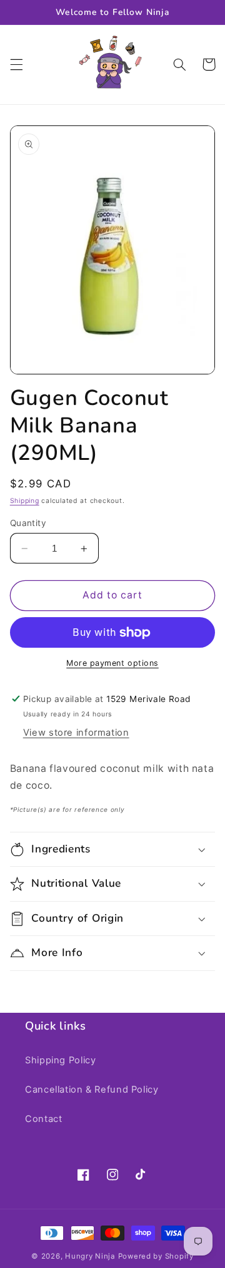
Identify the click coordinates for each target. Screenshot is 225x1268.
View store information (76, 732)
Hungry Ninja (90, 1256)
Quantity (28, 523)
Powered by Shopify (156, 1256)
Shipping (24, 501)
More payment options (112, 663)
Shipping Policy (60, 1060)
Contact (43, 1118)
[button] (16, 64)
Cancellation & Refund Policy (92, 1089)
